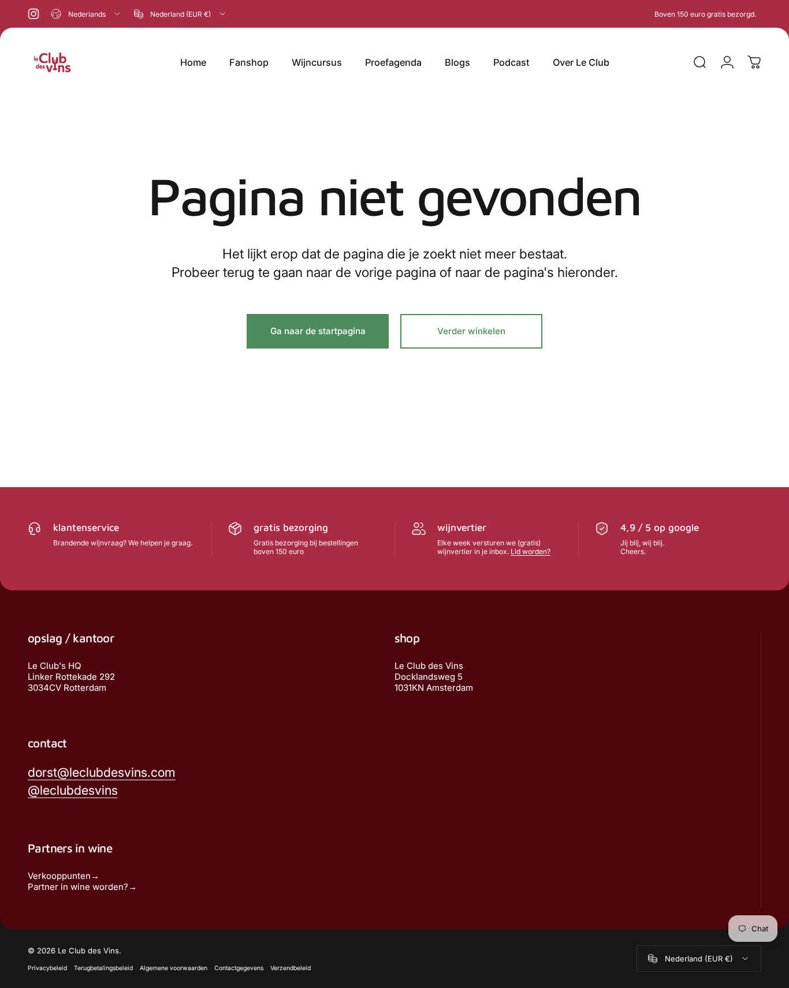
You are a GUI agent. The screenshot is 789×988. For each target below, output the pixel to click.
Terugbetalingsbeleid (103, 968)
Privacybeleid (47, 968)
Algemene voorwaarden (173, 968)
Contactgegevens (238, 968)
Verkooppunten (59, 875)
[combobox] (86, 14)
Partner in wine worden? (78, 886)
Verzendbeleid (290, 968)
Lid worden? (530, 551)
